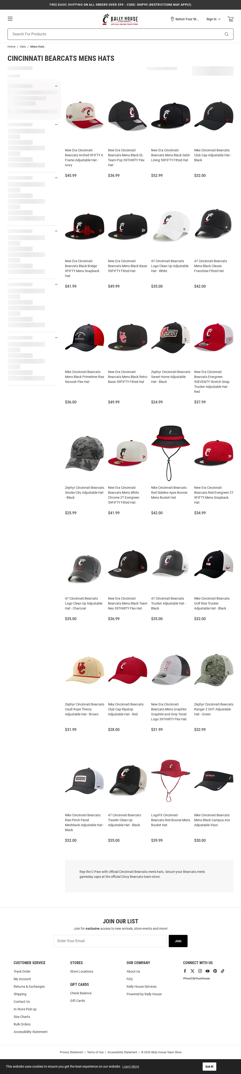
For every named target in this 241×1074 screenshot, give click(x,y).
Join (178, 941)
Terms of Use (95, 1052)
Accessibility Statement (31, 1032)
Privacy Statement (71, 1052)
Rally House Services (142, 986)
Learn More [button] (130, 1066)
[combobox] (108, 34)
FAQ (130, 979)
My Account (22, 979)
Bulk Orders (22, 1024)
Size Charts (22, 1017)
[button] (184, 19)
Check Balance (81, 993)
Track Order (22, 971)
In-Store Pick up (25, 1009)
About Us (133, 971)
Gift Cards (77, 1001)
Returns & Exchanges (29, 986)
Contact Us (22, 1002)
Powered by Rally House (144, 994)
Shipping (20, 994)
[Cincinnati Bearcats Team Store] (120, 19)
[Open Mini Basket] (230, 19)
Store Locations (81, 971)
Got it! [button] (209, 1066)
